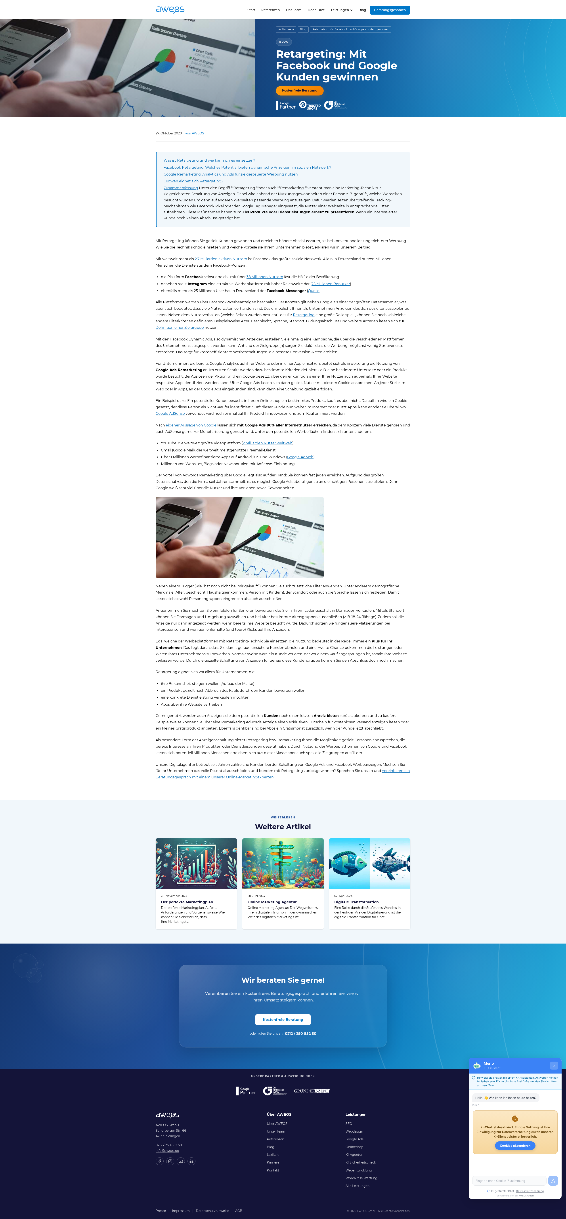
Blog (362, 10)
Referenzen (270, 10)
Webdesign (354, 1131)
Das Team (294, 10)
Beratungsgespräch (390, 10)
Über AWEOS (277, 1124)
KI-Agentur (354, 1155)
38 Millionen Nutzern (265, 277)
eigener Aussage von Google (191, 425)
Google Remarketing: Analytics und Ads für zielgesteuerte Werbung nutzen (231, 174)
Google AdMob (300, 457)
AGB (238, 1211)
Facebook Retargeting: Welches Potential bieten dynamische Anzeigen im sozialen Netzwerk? (247, 167)
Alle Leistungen (357, 1186)
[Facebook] (160, 1161)
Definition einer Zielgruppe (180, 327)
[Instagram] (170, 1161)
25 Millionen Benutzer (331, 284)
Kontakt (273, 1170)
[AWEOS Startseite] (175, 10)
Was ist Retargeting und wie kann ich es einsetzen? (209, 160)
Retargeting (304, 315)
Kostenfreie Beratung (299, 90)
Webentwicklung (359, 1170)
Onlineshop (354, 1147)
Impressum (181, 1211)
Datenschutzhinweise (212, 1211)
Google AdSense (170, 413)
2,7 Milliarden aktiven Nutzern (221, 259)
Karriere (273, 1162)
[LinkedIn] (191, 1161)
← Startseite (286, 29)
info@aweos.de (167, 1151)
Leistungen (340, 10)
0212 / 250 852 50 (300, 1034)
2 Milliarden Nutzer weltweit (267, 443)
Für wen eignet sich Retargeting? (193, 181)
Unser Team (276, 1131)
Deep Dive (316, 10)
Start (251, 11)
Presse (161, 1211)
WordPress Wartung (361, 1178)
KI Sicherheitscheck (361, 1162)
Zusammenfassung (181, 188)
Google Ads (354, 1139)
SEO (349, 1124)
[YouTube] (181, 1161)
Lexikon (273, 1155)
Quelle (313, 291)
